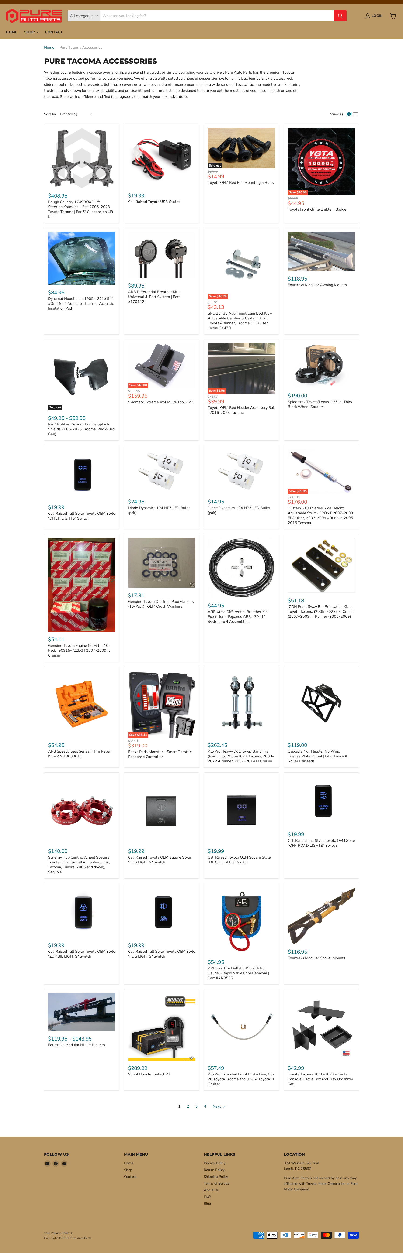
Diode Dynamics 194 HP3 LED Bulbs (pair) (239, 510)
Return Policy (214, 1169)
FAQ (207, 1197)
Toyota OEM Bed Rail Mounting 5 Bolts (241, 182)
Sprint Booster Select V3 (149, 1074)
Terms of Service (216, 1183)
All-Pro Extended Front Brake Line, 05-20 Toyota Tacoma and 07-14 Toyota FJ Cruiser (241, 1079)
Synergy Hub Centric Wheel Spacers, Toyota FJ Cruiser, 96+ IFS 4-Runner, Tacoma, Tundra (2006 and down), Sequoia (79, 865)
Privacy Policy (215, 1163)
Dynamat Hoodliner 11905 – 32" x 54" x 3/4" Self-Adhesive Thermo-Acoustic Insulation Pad (81, 303)
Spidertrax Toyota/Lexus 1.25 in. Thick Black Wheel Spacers (320, 404)
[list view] (355, 114)
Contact (54, 32)
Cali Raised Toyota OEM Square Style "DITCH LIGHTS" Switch (239, 860)
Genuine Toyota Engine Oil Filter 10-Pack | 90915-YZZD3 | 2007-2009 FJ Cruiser (79, 650)
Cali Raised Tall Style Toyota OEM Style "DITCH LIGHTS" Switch (81, 516)
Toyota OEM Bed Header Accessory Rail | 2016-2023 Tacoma (241, 410)
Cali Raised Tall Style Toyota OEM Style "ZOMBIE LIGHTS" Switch (81, 954)
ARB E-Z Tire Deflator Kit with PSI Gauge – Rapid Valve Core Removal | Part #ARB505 (238, 973)
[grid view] (349, 114)
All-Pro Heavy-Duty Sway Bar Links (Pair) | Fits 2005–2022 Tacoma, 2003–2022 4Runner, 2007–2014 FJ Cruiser (241, 756)
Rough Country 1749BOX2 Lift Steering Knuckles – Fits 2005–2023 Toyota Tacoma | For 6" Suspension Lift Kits (80, 209)
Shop (30, 32)
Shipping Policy (216, 1176)
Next (217, 1106)
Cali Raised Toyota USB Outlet (154, 201)
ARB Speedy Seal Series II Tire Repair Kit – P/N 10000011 (80, 754)
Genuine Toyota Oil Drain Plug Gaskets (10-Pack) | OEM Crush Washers (161, 604)
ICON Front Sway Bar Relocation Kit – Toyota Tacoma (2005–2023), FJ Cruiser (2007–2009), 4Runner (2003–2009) (321, 611)
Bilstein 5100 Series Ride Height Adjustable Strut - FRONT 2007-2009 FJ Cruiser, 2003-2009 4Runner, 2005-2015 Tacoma (321, 515)
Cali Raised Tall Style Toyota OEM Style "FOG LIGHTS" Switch (161, 954)
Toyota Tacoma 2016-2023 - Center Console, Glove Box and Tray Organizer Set (320, 1079)
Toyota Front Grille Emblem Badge (317, 209)
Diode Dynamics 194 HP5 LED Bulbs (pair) (159, 510)
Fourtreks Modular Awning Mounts (317, 285)
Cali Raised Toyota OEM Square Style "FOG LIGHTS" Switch (159, 860)
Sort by (50, 114)
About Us (211, 1190)
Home (11, 32)
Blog (207, 1203)
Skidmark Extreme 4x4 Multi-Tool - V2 (160, 402)
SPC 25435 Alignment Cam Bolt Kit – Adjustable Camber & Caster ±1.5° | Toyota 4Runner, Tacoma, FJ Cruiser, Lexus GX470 (240, 321)
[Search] (340, 15)
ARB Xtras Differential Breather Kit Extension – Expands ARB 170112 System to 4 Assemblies (237, 616)
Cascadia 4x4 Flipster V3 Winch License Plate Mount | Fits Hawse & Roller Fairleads (317, 756)
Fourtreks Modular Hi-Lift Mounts (76, 1045)
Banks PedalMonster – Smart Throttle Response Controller (160, 754)
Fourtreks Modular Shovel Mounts (316, 958)
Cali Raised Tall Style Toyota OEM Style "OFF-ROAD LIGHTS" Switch (321, 843)
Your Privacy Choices (58, 1233)
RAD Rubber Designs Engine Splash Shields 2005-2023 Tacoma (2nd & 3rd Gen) (81, 429)
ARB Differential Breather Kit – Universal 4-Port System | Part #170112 (154, 296)
